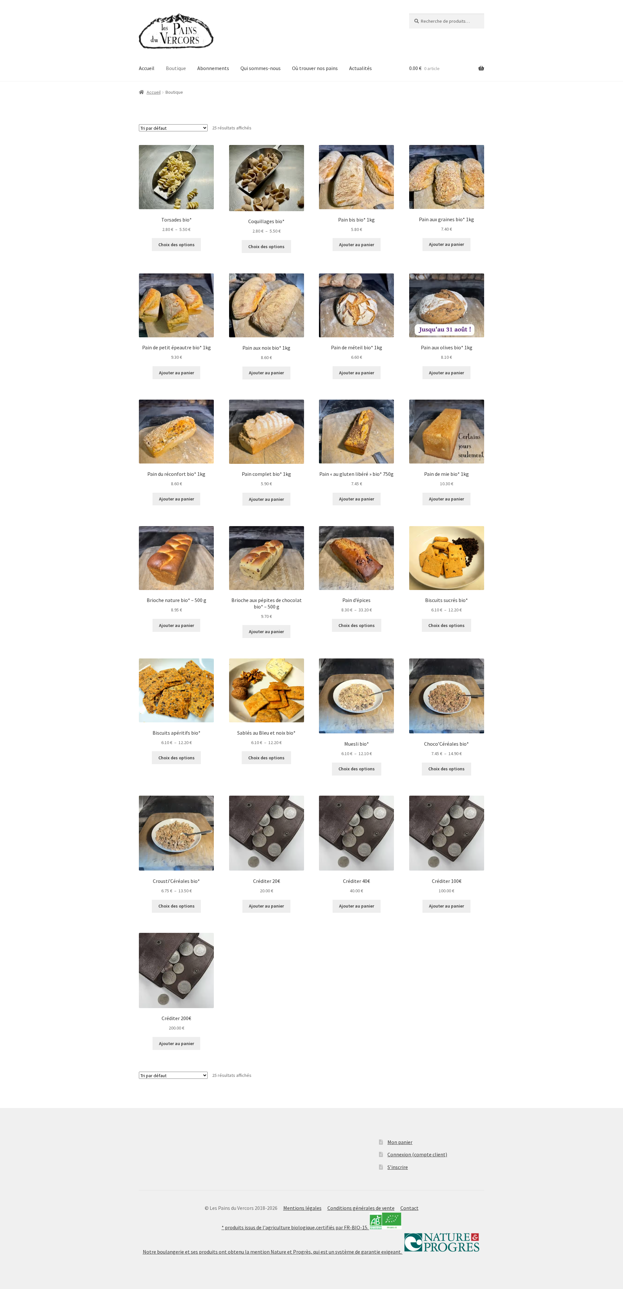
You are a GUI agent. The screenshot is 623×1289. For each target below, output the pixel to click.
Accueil (146, 68)
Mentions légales (302, 1208)
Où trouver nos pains (315, 68)
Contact (409, 1208)
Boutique (176, 68)
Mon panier (399, 1142)
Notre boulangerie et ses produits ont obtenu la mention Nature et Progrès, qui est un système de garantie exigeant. (273, 1251)
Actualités (360, 68)
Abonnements (213, 68)
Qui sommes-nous (260, 68)
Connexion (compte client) (417, 1154)
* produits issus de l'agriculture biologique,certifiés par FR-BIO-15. (295, 1227)
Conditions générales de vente (361, 1208)
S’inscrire (397, 1167)
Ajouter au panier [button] (356, 244)
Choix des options (176, 244)
